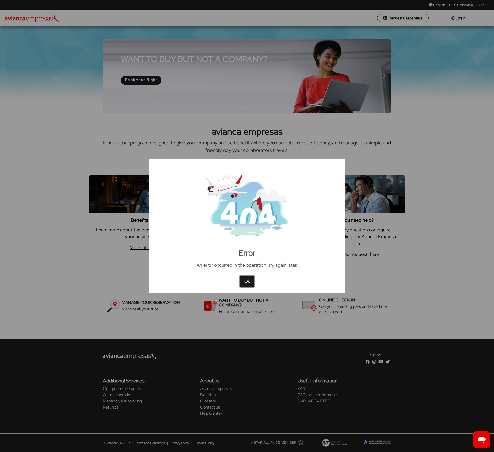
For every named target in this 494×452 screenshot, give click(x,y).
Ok (247, 281)
